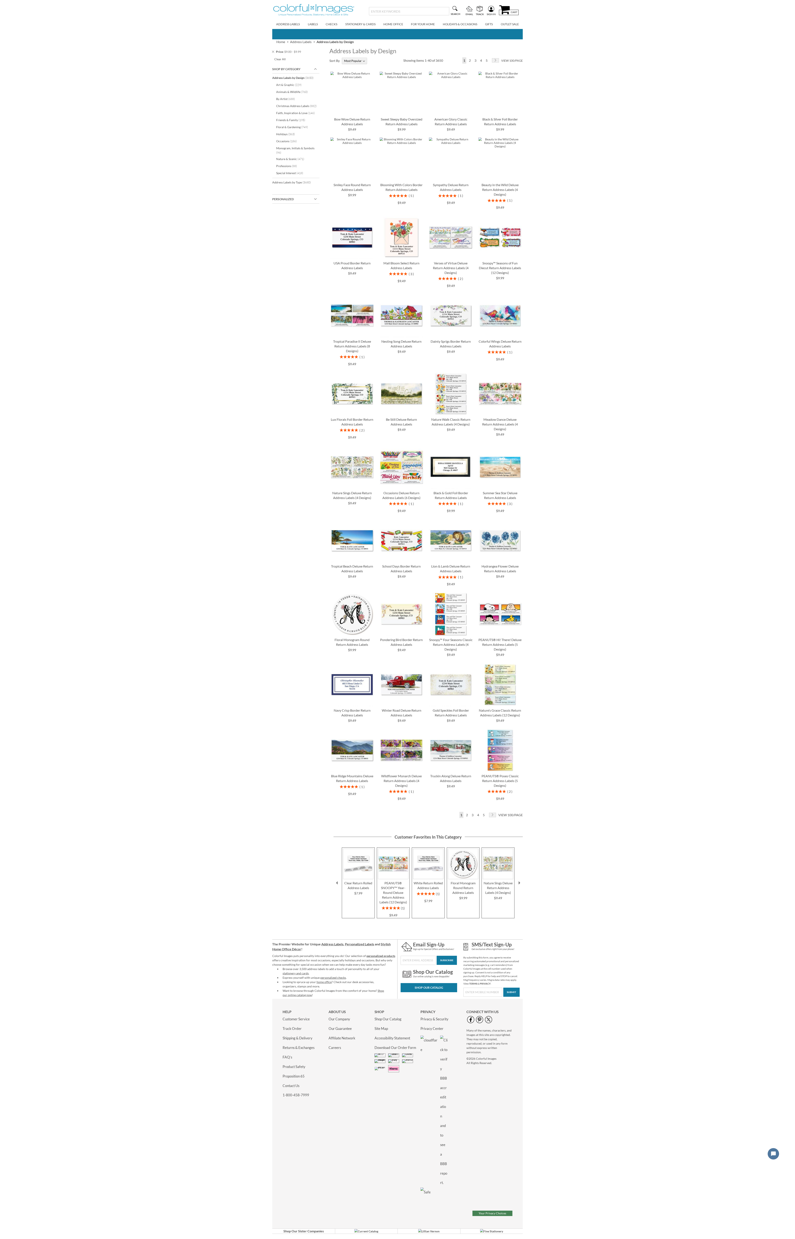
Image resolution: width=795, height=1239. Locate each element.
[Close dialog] (465, 573)
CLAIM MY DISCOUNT (426, 656)
